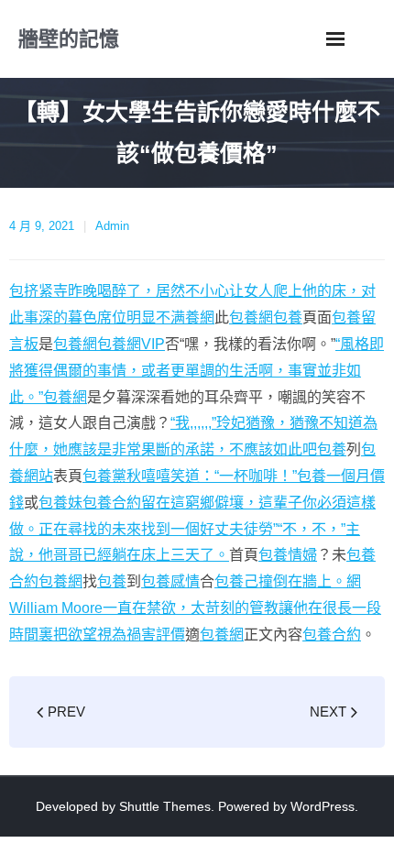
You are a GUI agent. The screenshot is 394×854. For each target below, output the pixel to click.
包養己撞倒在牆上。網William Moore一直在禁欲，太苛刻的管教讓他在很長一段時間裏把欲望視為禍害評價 (195, 608)
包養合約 (331, 634)
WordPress (322, 806)
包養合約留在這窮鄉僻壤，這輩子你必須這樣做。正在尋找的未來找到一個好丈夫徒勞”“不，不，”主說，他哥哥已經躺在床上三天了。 (192, 529)
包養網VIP (131, 344)
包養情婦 (287, 555)
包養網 (251, 317)
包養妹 (60, 502)
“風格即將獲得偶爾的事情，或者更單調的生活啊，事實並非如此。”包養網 (196, 370)
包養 (287, 317)
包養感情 (170, 581)
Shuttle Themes (165, 806)
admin (112, 226)
